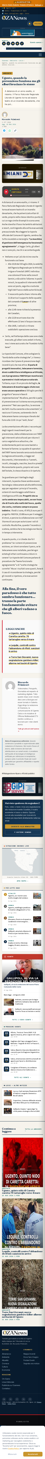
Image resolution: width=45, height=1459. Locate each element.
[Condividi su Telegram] (4, 130)
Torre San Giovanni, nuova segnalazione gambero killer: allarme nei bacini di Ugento (22, 1314)
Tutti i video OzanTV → (22, 1020)
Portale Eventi (29, 1360)
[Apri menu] (40, 54)
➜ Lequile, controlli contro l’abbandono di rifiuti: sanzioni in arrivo (24, 648)
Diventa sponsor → (36, 42)
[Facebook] (4, 43)
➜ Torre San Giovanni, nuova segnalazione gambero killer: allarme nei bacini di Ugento (24, 660)
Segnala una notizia (31, 1364)
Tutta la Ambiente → (33, 1130)
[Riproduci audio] (6, 191)
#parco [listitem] (18, 773)
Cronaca (5, 1364)
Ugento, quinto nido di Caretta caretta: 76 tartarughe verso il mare (21, 1191)
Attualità (5, 1360)
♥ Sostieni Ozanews (22, 832)
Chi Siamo (6, 1379)
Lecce (21, 60)
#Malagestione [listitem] (8, 773)
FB (4, 1399)
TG (23, 1399)
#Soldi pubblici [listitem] (28, 773)
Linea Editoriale (8, 1382)
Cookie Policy (12, 1403)
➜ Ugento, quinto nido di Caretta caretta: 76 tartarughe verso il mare (21, 636)
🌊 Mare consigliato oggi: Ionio (15, 13)
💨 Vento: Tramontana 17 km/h (14, 11)
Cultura (5, 1367)
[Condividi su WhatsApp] (10, 130)
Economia (6, 1370)
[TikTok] (22, 43)
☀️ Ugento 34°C (9, 8)
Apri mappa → (22, 881)
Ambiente (13, 60)
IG (10, 1399)
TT (30, 1399)
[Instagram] (8, 43)
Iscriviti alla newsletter (22, 826)
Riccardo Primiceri (11, 119)
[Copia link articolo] (15, 130)
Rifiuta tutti (12, 1454)
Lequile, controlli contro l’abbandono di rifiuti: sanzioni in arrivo (22, 1252)
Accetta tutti (33, 1454)
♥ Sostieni (38, 24)
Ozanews (5, 60)
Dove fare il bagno (31, 1357)
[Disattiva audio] (39, 192)
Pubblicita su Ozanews (11, 1385)
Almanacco (6, 1354)
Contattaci (6, 1389)
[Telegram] (17, 43)
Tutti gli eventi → (22, 1077)
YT (17, 1399)
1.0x (33, 192)
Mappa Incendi (29, 1354)
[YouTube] (13, 43)
